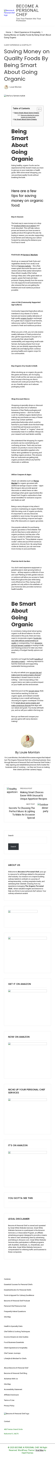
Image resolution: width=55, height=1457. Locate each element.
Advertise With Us (11, 1379)
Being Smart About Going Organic (26, 113)
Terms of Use (9, 1400)
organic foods (26, 318)
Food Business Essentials (14, 1342)
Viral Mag (40, 1450)
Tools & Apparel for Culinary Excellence (19, 1295)
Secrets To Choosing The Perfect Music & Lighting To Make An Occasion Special (22, 811)
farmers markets (24, 266)
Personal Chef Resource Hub (15, 1306)
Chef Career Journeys (12, 1353)
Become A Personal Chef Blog (15, 1373)
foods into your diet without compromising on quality (26, 640)
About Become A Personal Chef (16, 1368)
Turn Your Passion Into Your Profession (28, 19)
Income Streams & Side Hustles (16, 1337)
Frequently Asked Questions (15, 1311)
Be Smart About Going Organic (25, 119)
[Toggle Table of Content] (38, 109)
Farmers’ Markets (30, 255)
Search (10, 835)
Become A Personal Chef (27, 10)
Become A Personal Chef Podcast (17, 1301)
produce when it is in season (25, 226)
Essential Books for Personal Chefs (17, 1290)
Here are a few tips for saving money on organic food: (30, 116)
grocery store (34, 691)
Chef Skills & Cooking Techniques (17, 1331)
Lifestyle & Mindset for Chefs (15, 1358)
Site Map (7, 1317)
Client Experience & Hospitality (17, 45)
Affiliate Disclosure (11, 1395)
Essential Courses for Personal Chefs (18, 1284)
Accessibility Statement (13, 1389)
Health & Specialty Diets (13, 1326)
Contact (7, 1421)
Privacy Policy (9, 1406)
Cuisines (7, 1279)
